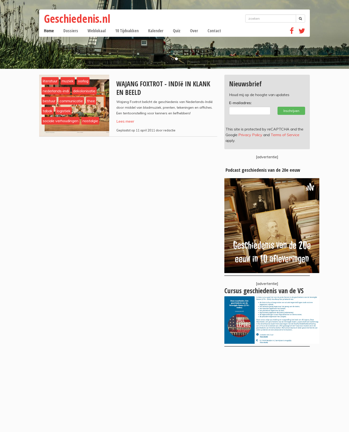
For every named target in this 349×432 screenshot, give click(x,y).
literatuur (50, 81)
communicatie (71, 100)
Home (49, 30)
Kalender (155, 30)
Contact (214, 30)
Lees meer (125, 121)
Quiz (176, 30)
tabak (47, 110)
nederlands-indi (56, 90)
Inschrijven (291, 111)
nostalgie (90, 120)
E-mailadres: (240, 102)
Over (194, 30)
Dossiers (70, 30)
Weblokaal (97, 30)
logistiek (64, 110)
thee (91, 100)
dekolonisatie (84, 90)
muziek (68, 81)
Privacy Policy (250, 134)
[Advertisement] (267, 389)
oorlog (83, 81)
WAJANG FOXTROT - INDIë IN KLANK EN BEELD (163, 88)
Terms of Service (285, 134)
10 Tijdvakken (127, 30)
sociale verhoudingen (60, 120)
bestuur (49, 100)
